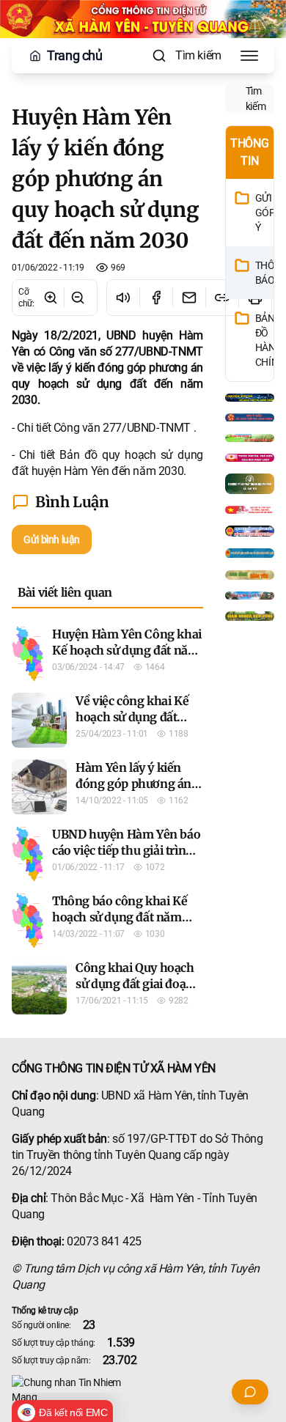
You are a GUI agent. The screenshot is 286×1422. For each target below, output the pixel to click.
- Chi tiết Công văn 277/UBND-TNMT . (104, 428)
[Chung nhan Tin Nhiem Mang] (143, 1389)
